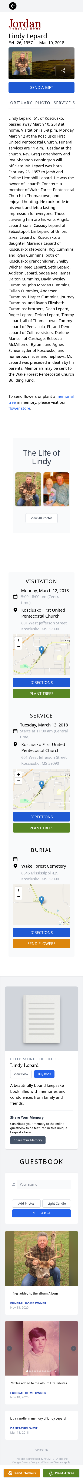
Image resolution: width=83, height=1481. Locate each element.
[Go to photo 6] (40, 1371)
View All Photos (41, 518)
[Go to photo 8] (45, 1371)
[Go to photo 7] (43, 1371)
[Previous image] (9, 1348)
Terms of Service (53, 1462)
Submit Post (41, 1213)
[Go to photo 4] (35, 1371)
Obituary (21, 102)
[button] (41, 650)
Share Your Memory (28, 1140)
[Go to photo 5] (38, 1371)
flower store (19, 408)
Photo (42, 102)
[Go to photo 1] (27, 1371)
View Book (21, 1074)
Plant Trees (41, 693)
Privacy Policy (29, 1462)
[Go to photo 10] (50, 1371)
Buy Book (44, 1074)
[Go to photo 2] (30, 1371)
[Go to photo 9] (48, 1371)
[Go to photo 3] (32, 1371)
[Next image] (73, 1348)
